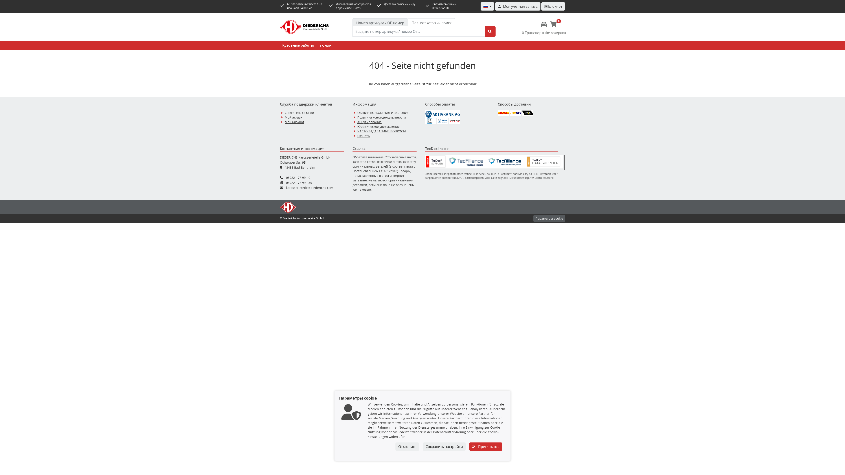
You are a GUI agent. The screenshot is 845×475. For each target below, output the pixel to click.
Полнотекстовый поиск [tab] (432, 22)
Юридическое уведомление (378, 126)
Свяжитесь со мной (299, 113)
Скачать (363, 136)
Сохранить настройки (444, 446)
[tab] (380, 22)
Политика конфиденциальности (381, 117)
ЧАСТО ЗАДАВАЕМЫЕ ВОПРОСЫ (381, 131)
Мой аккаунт (294, 117)
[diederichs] (304, 26)
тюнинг (326, 45)
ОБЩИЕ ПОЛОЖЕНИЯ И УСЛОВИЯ (383, 113)
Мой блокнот (294, 122)
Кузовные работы (298, 45)
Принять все (488, 446)
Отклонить (407, 446)
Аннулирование (369, 122)
